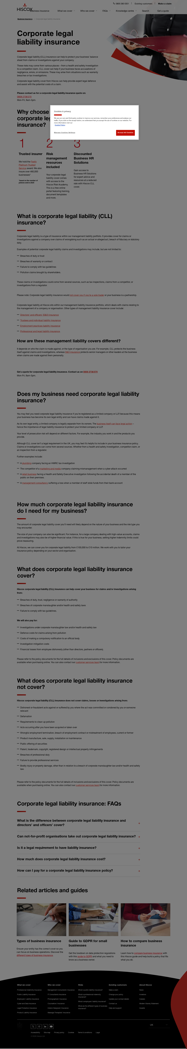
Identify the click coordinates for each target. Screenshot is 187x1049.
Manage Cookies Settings (64, 132)
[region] (94, 122)
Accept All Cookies (125, 132)
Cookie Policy (60, 125)
